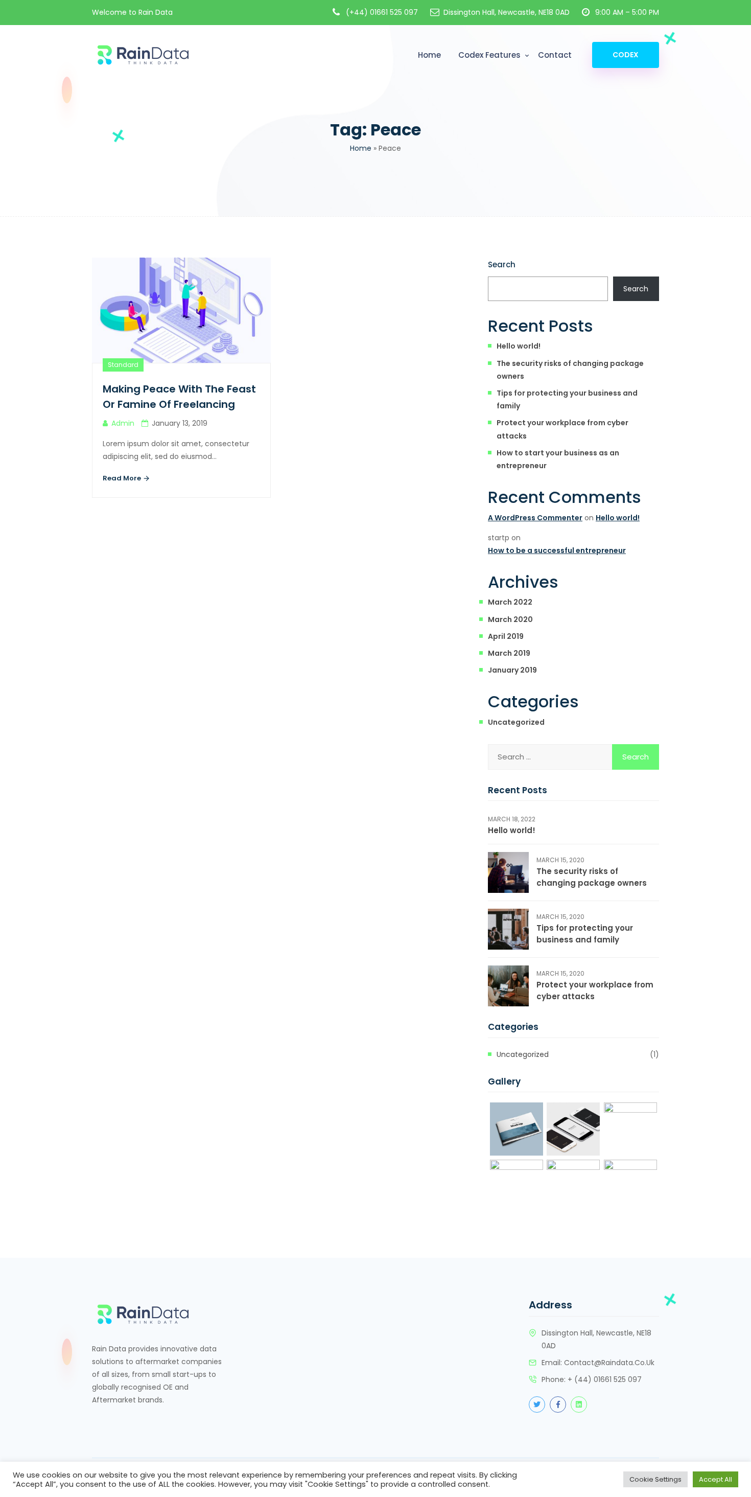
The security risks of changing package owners (570, 369)
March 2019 (509, 653)
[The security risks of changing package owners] (508, 872)
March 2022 (510, 602)
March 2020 (510, 619)
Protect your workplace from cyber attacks (562, 429)
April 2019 (506, 636)
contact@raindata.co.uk (609, 1362)
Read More (123, 478)
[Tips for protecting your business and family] (508, 929)
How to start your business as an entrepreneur (558, 459)
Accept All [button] (715, 1479)
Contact (555, 55)
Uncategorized (516, 722)
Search (501, 264)
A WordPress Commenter (535, 518)
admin (122, 423)
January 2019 (512, 670)
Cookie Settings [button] (655, 1479)
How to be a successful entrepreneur (557, 550)
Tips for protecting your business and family (567, 399)
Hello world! (519, 346)
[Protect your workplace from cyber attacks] (508, 985)
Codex (626, 55)
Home (429, 55)
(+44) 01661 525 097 (382, 12)
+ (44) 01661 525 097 (605, 1379)
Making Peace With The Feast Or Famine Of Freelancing (179, 396)
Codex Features (489, 55)
